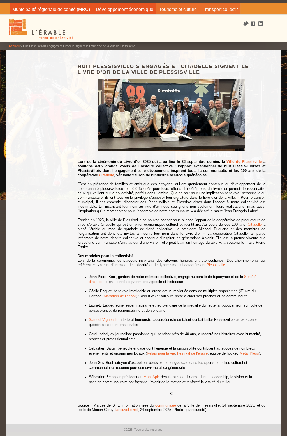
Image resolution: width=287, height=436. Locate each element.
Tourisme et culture (178, 9)
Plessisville (216, 265)
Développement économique (124, 9)
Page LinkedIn (262, 23)
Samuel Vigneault (103, 320)
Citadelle (106, 175)
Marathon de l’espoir (120, 296)
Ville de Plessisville (244, 161)
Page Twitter (246, 23)
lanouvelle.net (126, 410)
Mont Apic (152, 377)
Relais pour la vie (161, 353)
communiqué (165, 405)
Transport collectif (220, 9)
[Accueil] (41, 29)
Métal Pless (249, 353)
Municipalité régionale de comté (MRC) (51, 9)
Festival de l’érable (192, 353)
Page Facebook (253, 23)
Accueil (14, 46)
